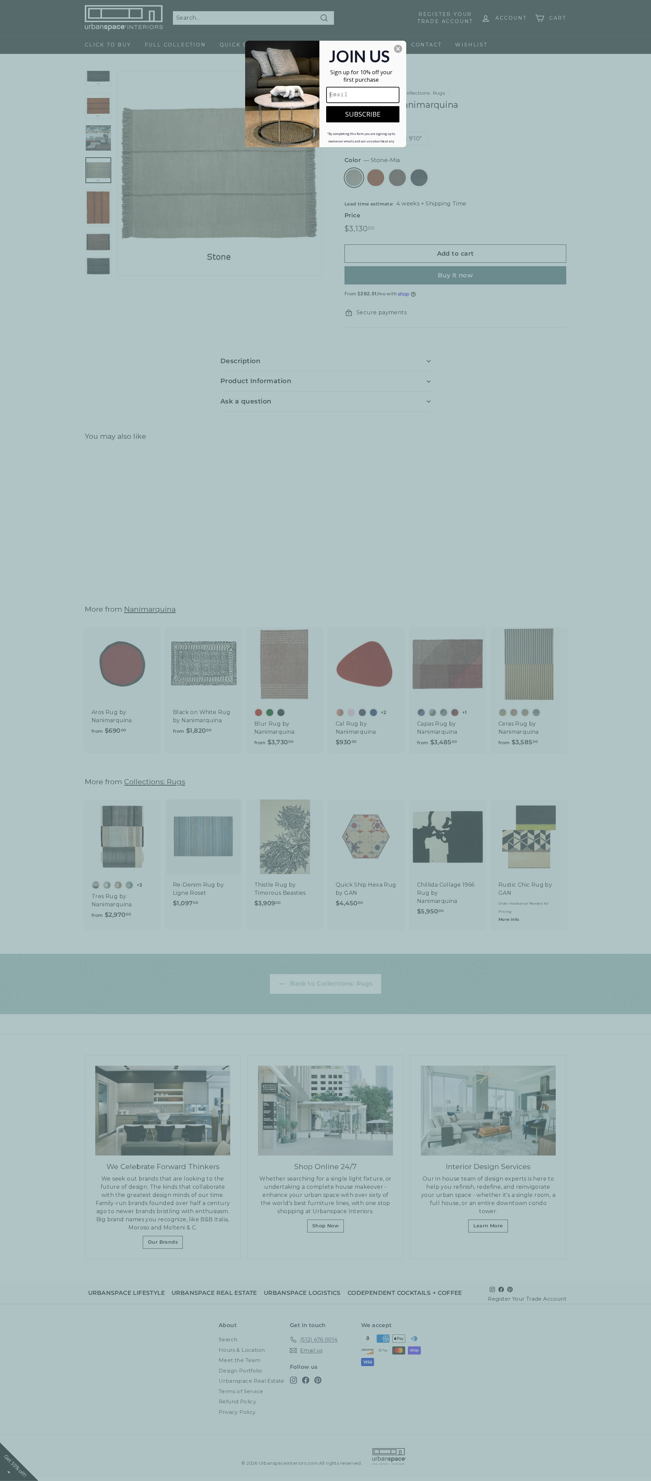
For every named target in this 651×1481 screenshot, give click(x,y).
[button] (398, 49)
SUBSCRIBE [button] (362, 114)
